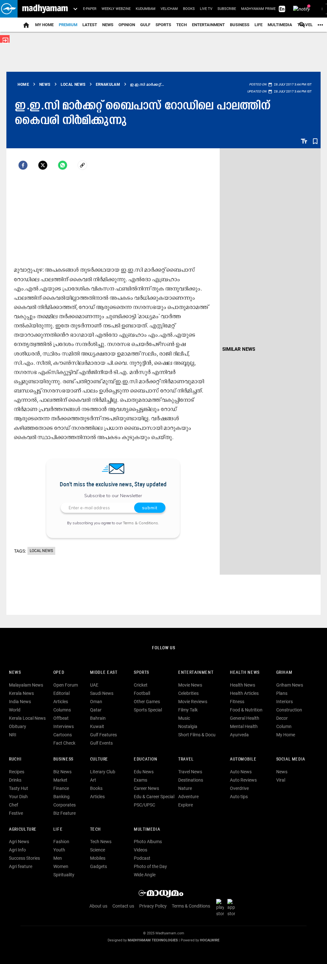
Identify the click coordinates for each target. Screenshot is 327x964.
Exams (140, 780)
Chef (13, 804)
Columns (62, 709)
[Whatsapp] (62, 165)
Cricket (141, 685)
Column (284, 726)
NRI (12, 734)
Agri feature (20, 866)
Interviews (63, 726)
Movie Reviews (192, 701)
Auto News (241, 771)
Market (60, 780)
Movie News (190, 685)
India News (20, 701)
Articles (60, 701)
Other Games (147, 701)
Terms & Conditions (140, 522)
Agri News (19, 841)
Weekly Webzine (116, 9)
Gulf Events (101, 743)
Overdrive (239, 788)
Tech (95, 829)
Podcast (142, 858)
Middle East (104, 672)
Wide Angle (145, 874)
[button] (9, 9)
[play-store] (221, 907)
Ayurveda (239, 734)
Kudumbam (146, 9)
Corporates (64, 804)
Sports (163, 24)
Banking (61, 796)
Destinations (190, 780)
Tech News (100, 841)
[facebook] (23, 165)
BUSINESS (63, 759)
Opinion (126, 24)
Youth (59, 849)
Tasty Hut (18, 788)
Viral (280, 780)
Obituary (17, 726)
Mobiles (97, 858)
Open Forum (65, 685)
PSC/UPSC (144, 804)
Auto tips (239, 796)
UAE (94, 685)
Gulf (145, 24)
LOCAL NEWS (41, 550)
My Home (44, 24)
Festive (16, 813)
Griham (284, 672)
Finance (61, 788)
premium (68, 24)
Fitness (237, 701)
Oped (58, 672)
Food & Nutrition (246, 709)
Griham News (289, 685)
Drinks (15, 780)
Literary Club (102, 771)
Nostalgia (187, 726)
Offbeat (61, 718)
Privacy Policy (153, 906)
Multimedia (280, 24)
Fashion (61, 841)
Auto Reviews (243, 780)
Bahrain (98, 718)
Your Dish (18, 796)
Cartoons (62, 734)
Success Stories (24, 858)
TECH (181, 24)
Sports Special (148, 709)
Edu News (144, 771)
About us (98, 906)
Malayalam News (26, 685)
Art (93, 780)
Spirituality (63, 874)
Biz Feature (64, 813)
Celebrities (188, 693)
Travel (186, 759)
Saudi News (101, 693)
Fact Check (64, 743)
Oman (96, 701)
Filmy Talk (188, 709)
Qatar (96, 709)
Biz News (62, 771)
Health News (245, 672)
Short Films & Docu (197, 734)
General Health (244, 718)
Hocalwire (209, 940)
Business (239, 24)
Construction (289, 709)
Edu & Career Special (154, 796)
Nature (185, 788)
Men (57, 858)
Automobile (243, 759)
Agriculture (23, 829)
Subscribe (226, 9)
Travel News (190, 771)
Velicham (169, 9)
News (107, 24)
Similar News (238, 349)
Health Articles (244, 693)
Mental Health (244, 726)
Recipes (16, 771)
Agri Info (17, 849)
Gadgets (98, 866)
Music (184, 718)
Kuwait (97, 726)
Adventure (188, 796)
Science (97, 849)
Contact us (123, 906)
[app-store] (232, 907)
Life (258, 24)
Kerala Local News (27, 718)
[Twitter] (43, 165)
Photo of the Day (150, 866)
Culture (99, 759)
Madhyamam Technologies (153, 940)
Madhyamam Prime (258, 9)
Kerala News (21, 693)
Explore (185, 804)
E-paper (89, 9)
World (14, 709)
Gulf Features (103, 734)
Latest (89, 24)
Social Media (290, 759)
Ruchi (15, 759)
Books (189, 9)
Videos (140, 849)
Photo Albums (148, 841)
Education (145, 759)
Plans (281, 693)
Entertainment (208, 24)
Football (142, 693)
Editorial (61, 693)
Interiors (284, 701)
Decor (282, 718)
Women (60, 866)
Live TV (206, 9)
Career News (146, 788)
